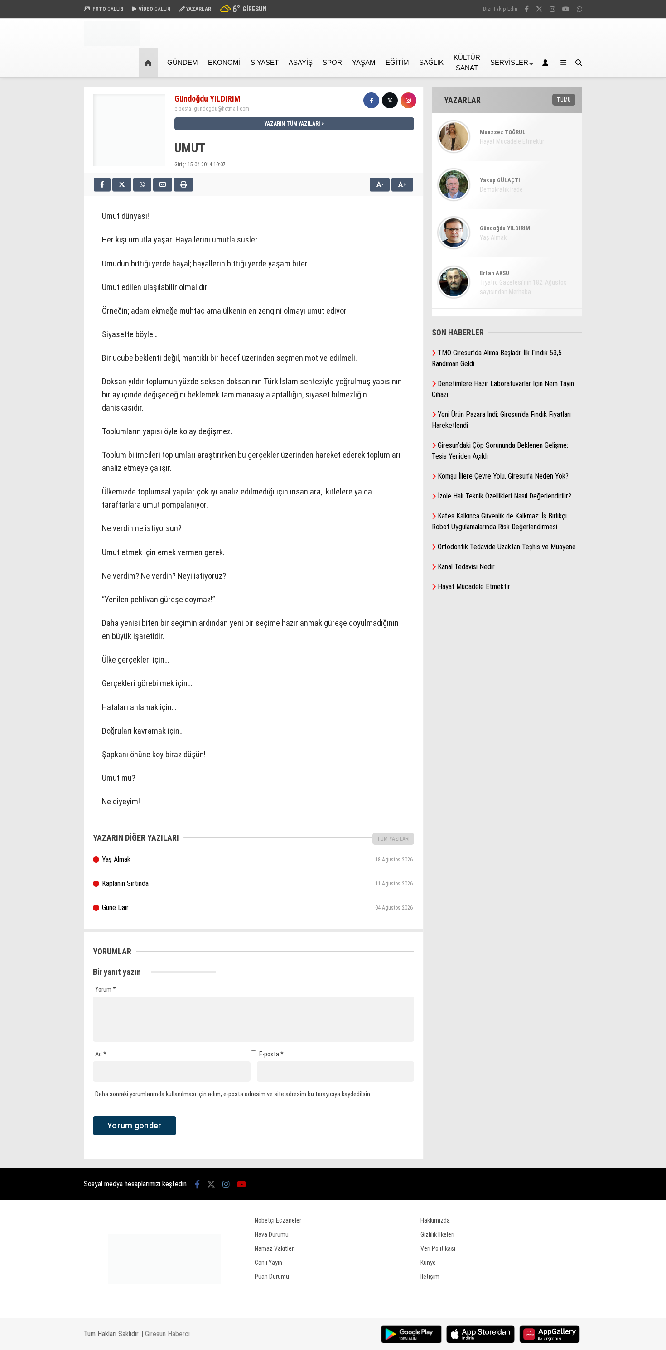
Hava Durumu (272, 1234)
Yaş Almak (257, 859)
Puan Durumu (272, 1276)
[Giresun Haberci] (112, 43)
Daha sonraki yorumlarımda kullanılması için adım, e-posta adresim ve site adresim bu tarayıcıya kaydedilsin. (233, 1094)
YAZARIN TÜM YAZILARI (292, 124)
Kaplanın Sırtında (257, 883)
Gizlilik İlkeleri (437, 1234)
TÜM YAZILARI (393, 839)
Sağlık (431, 62)
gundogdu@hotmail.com (221, 109)
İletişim (429, 1276)
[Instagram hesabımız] (552, 9)
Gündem (182, 62)
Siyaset (265, 62)
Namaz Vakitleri (275, 1248)
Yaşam (364, 62)
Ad (100, 1054)
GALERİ (107, 9)
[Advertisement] (38, 223)
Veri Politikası (437, 1248)
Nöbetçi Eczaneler (278, 1220)
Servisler (509, 62)
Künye (428, 1262)
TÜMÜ (564, 100)
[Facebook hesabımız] (527, 9)
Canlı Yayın (268, 1262)
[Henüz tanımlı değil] (371, 100)
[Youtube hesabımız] (565, 9)
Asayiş (301, 62)
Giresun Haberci (167, 1334)
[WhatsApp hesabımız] (579, 9)
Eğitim (397, 62)
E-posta (271, 1054)
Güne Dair (257, 907)
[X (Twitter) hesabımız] (539, 9)
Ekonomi (224, 62)
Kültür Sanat (467, 62)
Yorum (105, 989)
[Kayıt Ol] (546, 62)
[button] (150, 62)
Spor (332, 62)
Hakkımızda (435, 1220)
